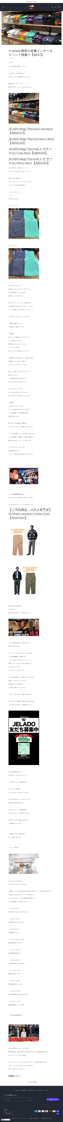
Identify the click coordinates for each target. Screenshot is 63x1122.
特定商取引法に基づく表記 (46, 1118)
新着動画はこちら (13, 1076)
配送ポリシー (37, 1118)
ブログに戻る (32, 1082)
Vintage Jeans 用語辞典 (21, 1090)
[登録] (29, 1099)
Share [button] (11, 62)
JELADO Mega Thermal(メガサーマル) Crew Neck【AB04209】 (30, 151)
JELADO (8, 1118)
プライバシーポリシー (23, 1118)
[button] (3, 7)
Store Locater (39, 1090)
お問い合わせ (31, 1090)
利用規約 (31, 1118)
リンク (15, 643)
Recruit (46, 1090)
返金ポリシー (14, 1118)
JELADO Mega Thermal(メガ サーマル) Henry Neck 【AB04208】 (30, 161)
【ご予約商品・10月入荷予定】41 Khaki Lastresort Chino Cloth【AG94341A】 (30, 514)
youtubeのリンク (18, 494)
